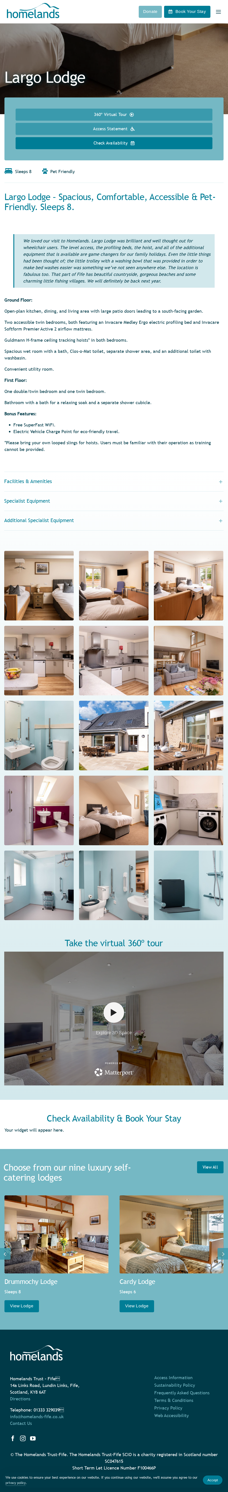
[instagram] (23, 1438)
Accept (213, 1480)
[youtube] (33, 1438)
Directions (20, 1399)
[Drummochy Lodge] (56, 1234)
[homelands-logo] (33, 5)
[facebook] (13, 1438)
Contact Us (21, 1423)
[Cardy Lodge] (172, 1234)
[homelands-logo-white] (36, 1347)
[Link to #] (218, 12)
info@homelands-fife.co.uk (37, 1417)
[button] (114, 481)
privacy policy (16, 1482)
